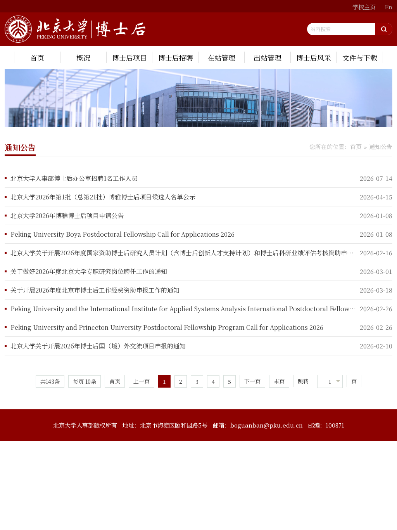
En (388, 7)
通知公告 (380, 146)
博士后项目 (129, 57)
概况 (83, 57)
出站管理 (267, 57)
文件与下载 (359, 57)
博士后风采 (313, 57)
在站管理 (221, 57)
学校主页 (364, 7)
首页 (37, 57)
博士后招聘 (175, 57)
